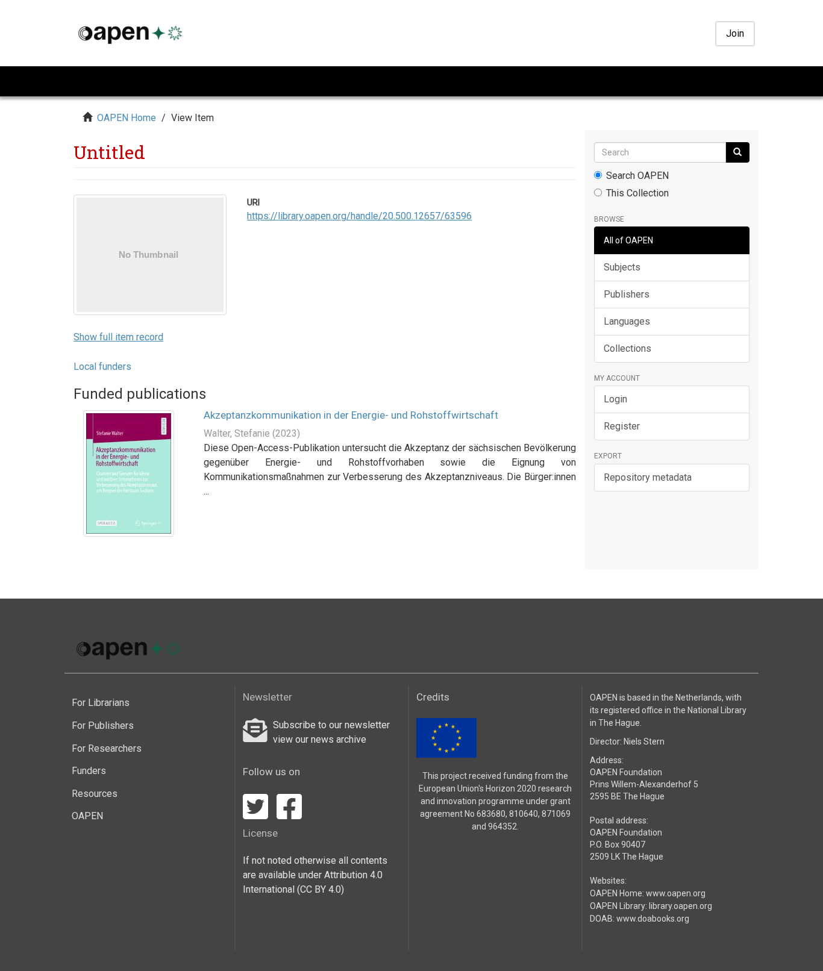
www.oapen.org (676, 893)
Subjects (622, 267)
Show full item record (118, 337)
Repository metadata (648, 477)
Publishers (626, 294)
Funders (89, 770)
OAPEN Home (126, 117)
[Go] (737, 152)
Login (615, 399)
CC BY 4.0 (320, 889)
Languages (627, 321)
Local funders (102, 366)
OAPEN (87, 816)
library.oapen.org (680, 906)
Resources (94, 793)
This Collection (637, 193)
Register (622, 426)
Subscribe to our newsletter (331, 725)
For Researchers (107, 748)
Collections (627, 348)
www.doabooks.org (652, 918)
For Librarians (101, 702)
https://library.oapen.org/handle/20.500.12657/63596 (359, 216)
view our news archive (319, 739)
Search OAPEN (637, 175)
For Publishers (103, 725)
